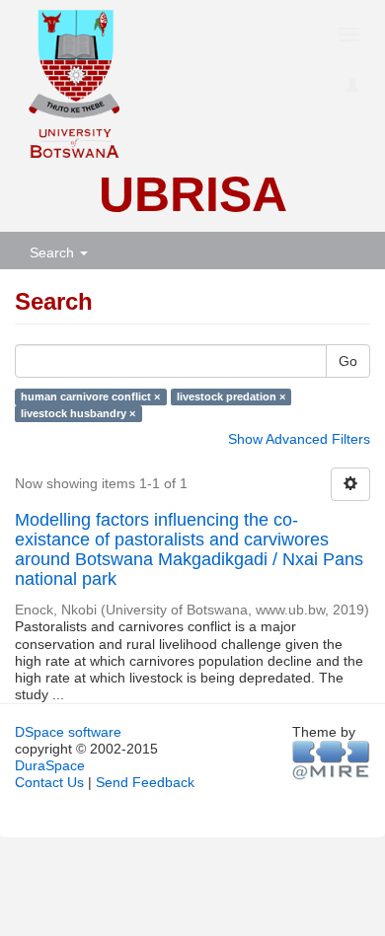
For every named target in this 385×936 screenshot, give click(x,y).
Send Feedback (145, 782)
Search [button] (54, 252)
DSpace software (68, 732)
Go (348, 361)
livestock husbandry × (78, 413)
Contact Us (49, 782)
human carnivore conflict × (90, 396)
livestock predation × (231, 396)
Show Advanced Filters (299, 439)
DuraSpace (50, 765)
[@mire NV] (331, 759)
